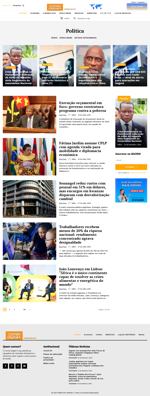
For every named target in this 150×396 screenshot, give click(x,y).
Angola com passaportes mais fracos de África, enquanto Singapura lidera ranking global (87, 353)
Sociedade (73, 383)
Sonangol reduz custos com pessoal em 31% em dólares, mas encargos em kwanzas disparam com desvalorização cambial (84, 191)
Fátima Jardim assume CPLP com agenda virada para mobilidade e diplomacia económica (83, 149)
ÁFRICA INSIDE (66, 38)
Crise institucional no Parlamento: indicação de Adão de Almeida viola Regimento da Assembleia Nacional (130, 136)
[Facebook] (5, 366)
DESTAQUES (10, 67)
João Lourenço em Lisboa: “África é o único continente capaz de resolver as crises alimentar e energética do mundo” (83, 277)
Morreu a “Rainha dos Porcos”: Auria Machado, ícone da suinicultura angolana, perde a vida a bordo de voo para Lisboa (86, 377)
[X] (18, 366)
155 (24, 309)
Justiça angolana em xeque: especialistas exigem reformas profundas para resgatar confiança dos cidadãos (86, 364)
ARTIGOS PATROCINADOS (85, 38)
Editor (74, 115)
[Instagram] (11, 366)
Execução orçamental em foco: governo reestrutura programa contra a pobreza (82, 106)
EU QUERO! (130, 167)
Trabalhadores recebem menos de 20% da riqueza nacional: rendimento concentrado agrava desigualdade (80, 234)
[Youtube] (24, 366)
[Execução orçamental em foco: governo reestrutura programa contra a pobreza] (29, 114)
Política (62, 115)
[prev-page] (139, 102)
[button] (19, 5)
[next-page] (30, 309)
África (54, 38)
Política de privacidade (137, 173)
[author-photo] (69, 115)
